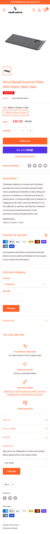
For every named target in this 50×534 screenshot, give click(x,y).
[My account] (39, 10)
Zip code (6, 291)
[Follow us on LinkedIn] (15, 498)
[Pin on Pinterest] (35, 166)
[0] (45, 10)
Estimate (11, 308)
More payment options (25, 156)
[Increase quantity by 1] (30, 131)
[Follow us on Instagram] (10, 498)
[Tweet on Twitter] (40, 166)
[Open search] (33, 10)
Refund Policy (9, 320)
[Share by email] (45, 166)
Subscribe (11, 471)
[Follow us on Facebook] (5, 498)
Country (6, 278)
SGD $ (6, 485)
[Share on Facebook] (29, 166)
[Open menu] (4, 10)
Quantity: (7, 131)
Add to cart (25, 141)
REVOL (5, 98)
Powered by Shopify (10, 528)
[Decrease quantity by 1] (16, 131)
